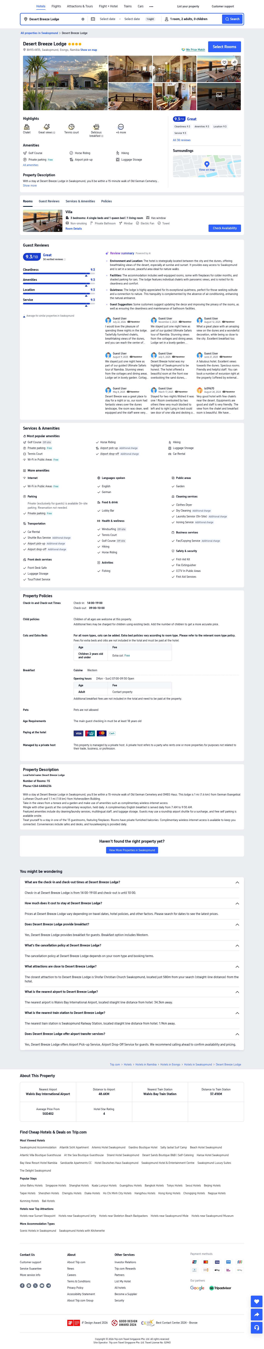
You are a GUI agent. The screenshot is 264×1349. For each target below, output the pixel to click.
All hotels (120, 1287)
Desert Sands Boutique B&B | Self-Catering (168, 1155)
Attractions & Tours (80, 6)
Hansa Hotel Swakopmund (213, 1155)
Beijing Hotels (212, 1185)
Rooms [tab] (28, 201)
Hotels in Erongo (170, 1064)
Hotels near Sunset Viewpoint (37, 1215)
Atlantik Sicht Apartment (74, 1147)
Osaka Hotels (92, 1193)
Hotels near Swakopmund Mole (169, 1215)
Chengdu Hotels (71, 1193)
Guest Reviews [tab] (49, 201)
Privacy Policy (75, 1287)
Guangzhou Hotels (131, 1185)
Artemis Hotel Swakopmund (108, 1147)
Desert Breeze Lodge (44, 44)
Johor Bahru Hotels (31, 1185)
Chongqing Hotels (194, 1193)
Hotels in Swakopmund (198, 1064)
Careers (71, 1275)
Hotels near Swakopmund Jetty (77, 1215)
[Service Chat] (256, 1328)
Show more (30, 185)
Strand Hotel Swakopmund (123, 1155)
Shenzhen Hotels (48, 1193)
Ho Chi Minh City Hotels (117, 1193)
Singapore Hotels (56, 1185)
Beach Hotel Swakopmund (206, 1147)
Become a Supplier (126, 1294)
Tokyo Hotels (174, 1185)
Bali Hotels (48, 1201)
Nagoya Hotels (217, 1193)
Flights (56, 6)
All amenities (30, 165)
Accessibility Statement (81, 1294)
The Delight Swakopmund (35, 1170)
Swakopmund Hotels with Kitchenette (82, 1230)
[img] (65, 83)
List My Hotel (123, 1281)
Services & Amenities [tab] (80, 201)
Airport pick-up (109, 448)
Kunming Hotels (29, 1201)
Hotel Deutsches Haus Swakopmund (116, 1162)
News (70, 1268)
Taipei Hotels (27, 1193)
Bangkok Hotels (154, 1185)
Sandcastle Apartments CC (76, 1162)
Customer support (30, 1262)
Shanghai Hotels (79, 1185)
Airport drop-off (109, 453)
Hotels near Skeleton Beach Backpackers (123, 1215)
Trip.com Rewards (125, 1268)
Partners (119, 1275)
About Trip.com (76, 1262)
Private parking (36, 448)
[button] (152, 7)
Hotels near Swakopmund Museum (213, 1215)
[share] (256, 1314)
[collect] (256, 1301)
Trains (128, 6)
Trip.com (115, 1064)
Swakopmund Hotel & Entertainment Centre (167, 1162)
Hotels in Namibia (146, 1064)
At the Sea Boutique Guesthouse (84, 1155)
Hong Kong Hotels (169, 1193)
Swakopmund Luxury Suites (214, 1162)
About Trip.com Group (80, 1300)
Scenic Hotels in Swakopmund (38, 1230)
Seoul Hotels (193, 1185)
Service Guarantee (31, 1268)
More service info (30, 1275)
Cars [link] (140, 6)
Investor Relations (125, 1262)
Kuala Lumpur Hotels (104, 1185)
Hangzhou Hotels (145, 1193)
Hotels (40, 6)
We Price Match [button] (195, 49)
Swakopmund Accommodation (38, 1147)
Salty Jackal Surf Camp (173, 1147)
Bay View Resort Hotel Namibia (38, 1162)
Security (119, 1300)
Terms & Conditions (78, 1281)
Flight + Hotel (108, 6)
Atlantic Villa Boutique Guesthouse (40, 1155)
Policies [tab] (106, 201)
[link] (188, 6)
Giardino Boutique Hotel (143, 1147)
